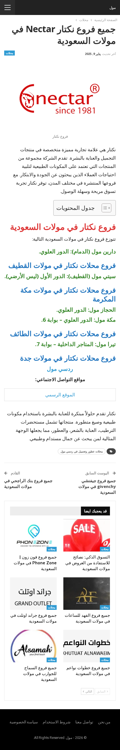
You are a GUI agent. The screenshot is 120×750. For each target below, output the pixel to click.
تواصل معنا (84, 722)
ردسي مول (60, 369)
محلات (9, 53)
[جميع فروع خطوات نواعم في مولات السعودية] (86, 646)
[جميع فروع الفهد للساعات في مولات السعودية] (86, 593)
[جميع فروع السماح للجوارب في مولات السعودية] (33, 646)
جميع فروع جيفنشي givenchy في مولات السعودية (97, 486)
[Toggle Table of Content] (103, 208)
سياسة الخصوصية (23, 722)
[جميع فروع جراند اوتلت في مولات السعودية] (33, 593)
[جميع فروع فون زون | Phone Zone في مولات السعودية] (33, 535)
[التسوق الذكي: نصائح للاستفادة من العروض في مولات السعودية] (86, 535)
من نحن (104, 722)
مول (112, 7)
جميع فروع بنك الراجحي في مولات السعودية (28, 483)
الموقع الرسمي (60, 394)
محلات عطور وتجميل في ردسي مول (82, 451)
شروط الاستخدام (57, 722)
